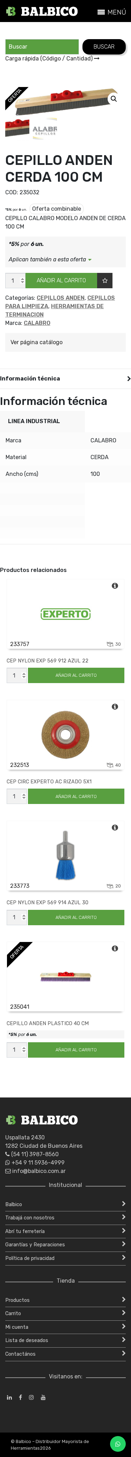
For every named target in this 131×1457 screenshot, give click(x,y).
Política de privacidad (29, 1258)
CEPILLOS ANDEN (61, 298)
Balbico (13, 1205)
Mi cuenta (16, 1327)
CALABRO (37, 323)
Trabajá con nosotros (29, 1218)
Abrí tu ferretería (25, 1231)
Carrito (13, 1314)
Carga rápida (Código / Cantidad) (49, 58)
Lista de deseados (26, 1340)
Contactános (20, 1354)
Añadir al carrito (61, 280)
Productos (17, 1300)
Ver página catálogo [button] (36, 342)
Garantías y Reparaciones (35, 1245)
